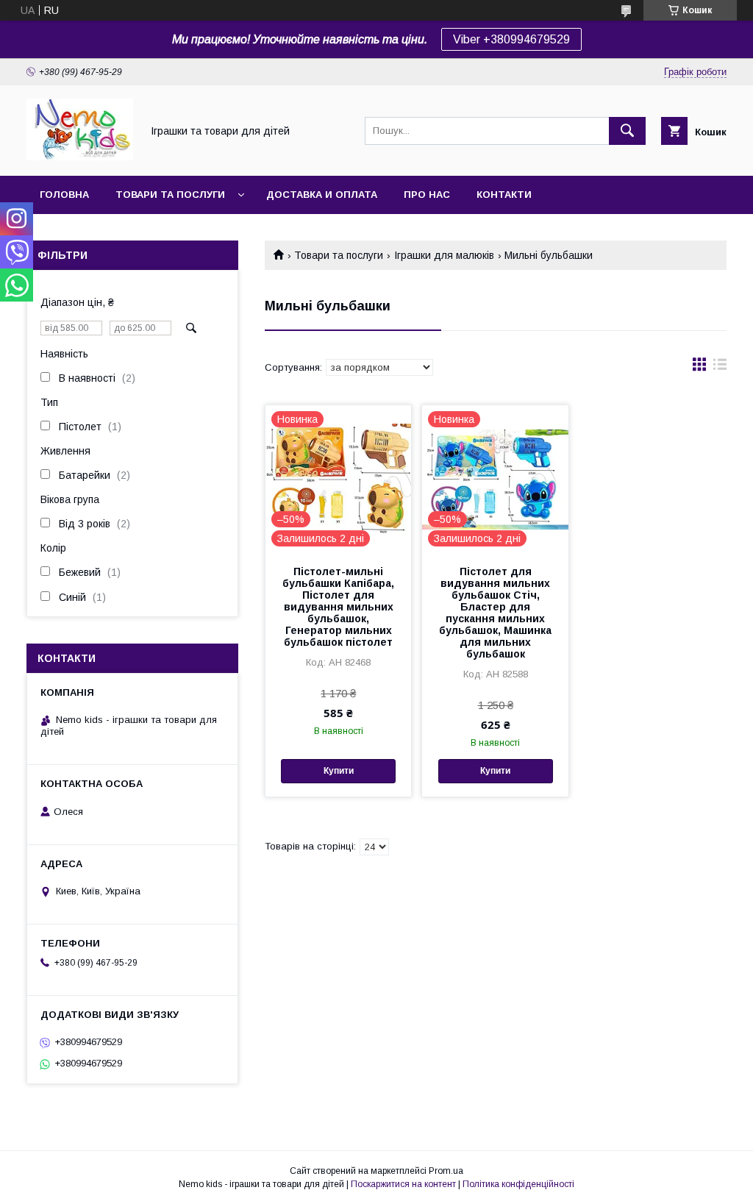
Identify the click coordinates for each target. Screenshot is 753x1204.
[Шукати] (627, 131)
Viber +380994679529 (511, 39)
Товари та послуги (170, 194)
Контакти (504, 194)
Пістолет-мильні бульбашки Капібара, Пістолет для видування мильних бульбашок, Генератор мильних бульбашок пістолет (338, 607)
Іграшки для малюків (444, 255)
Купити (339, 771)
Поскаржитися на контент (403, 1184)
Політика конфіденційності (518, 1184)
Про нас (427, 194)
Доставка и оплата (321, 194)
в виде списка (720, 367)
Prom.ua (446, 1171)
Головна (64, 194)
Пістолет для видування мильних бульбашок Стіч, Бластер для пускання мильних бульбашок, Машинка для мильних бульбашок (495, 613)
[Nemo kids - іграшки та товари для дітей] (79, 157)
